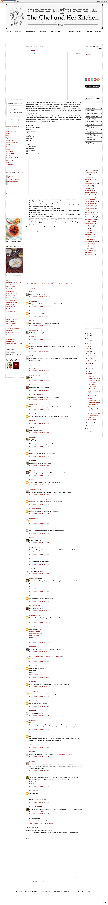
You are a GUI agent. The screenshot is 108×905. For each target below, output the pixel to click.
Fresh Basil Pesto (93, 395)
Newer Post (29, 878)
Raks (30, 320)
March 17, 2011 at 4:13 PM (39, 504)
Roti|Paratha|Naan (90, 234)
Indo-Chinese (10, 140)
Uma (30, 751)
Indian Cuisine (33, 420)
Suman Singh (33, 547)
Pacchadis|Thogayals (91, 221)
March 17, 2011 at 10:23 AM (39, 316)
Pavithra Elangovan (34, 394)
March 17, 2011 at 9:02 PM (39, 591)
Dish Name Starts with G (36, 633)
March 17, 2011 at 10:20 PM (39, 622)
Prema (31, 301)
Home (54, 878)
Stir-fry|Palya (88, 248)
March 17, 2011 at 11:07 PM (39, 677)
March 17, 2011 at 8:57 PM (39, 573)
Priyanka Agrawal (34, 806)
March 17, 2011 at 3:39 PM (39, 485)
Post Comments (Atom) (39, 882)
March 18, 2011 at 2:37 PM (39, 757)
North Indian (9, 160)
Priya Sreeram (33, 605)
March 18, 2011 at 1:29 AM (39, 706)
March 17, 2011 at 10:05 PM (39, 611)
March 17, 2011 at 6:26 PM (39, 533)
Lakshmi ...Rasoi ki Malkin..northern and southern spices (45, 656)
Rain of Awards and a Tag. (65, 754)
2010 (88, 428)
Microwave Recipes (11, 297)
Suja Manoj (32, 691)
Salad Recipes (89, 237)
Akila (30, 627)
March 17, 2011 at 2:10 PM (39, 432)
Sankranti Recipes (11, 339)
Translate (19, 354)
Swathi (31, 681)
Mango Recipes (10, 295)
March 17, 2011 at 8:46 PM (39, 564)
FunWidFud (32, 337)
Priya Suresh (33, 596)
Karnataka (9, 146)
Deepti (31, 437)
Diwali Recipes (10, 321)
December (91, 353)
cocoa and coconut (34, 720)
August (90, 363)
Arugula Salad (92, 419)
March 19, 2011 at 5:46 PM (39, 786)
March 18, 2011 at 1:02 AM (39, 696)
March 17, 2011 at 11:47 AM (39, 380)
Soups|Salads (88, 246)
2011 (88, 351)
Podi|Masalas (88, 230)
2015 (88, 341)
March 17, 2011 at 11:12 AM (39, 351)
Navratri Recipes (11, 335)
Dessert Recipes (89, 190)
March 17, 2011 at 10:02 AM (39, 296)
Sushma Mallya (33, 508)
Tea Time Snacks (89, 252)
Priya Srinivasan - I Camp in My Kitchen (40, 499)
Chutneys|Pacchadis (90, 183)
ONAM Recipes (10, 337)
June (89, 368)
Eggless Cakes (89, 197)
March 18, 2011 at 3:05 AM (39, 716)
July (89, 366)
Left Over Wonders (90, 212)
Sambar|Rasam (89, 239)
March (90, 376)
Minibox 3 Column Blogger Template (46, 894)
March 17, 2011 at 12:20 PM (39, 399)
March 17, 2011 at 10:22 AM (39, 306)
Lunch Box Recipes (11, 293)
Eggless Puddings (90, 199)
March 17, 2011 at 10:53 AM (39, 339)
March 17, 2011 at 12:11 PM (39, 390)
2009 (88, 431)
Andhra (8, 129)
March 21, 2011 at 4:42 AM (39, 813)
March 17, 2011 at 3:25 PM (39, 475)
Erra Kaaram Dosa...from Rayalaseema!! (93, 386)
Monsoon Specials (11, 300)
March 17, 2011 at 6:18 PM (39, 523)
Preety (31, 460)
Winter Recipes (10, 311)
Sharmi (31, 528)
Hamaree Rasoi (33, 578)
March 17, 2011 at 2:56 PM (39, 465)
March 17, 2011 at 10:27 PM (39, 642)
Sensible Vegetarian (34, 375)
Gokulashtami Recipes (12, 328)
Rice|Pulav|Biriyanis (90, 232)
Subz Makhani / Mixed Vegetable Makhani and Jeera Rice (94, 402)
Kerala (8, 149)
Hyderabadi (9, 138)
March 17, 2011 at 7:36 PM (39, 554)
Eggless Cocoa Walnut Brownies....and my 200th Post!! (94, 380)
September (91, 361)
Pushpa (31, 385)
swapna (31, 710)
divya (30, 291)
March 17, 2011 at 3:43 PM (39, 494)
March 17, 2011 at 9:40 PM (39, 601)
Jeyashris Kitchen (34, 489)
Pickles (87, 228)
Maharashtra (9, 151)
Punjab (8, 162)
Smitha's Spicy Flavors (35, 674)
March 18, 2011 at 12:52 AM (39, 687)
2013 (88, 346)
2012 (88, 348)
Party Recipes (10, 304)
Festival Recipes (11, 286)
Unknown (32, 311)
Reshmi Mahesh (33, 330)
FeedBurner (18, 112)
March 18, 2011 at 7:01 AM (39, 747)
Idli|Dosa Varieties (90, 203)
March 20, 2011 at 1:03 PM (39, 802)
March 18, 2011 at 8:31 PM (39, 770)
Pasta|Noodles (89, 226)
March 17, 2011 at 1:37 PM (39, 423)
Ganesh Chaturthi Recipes (13, 326)
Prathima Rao (33, 775)
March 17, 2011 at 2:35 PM (39, 456)
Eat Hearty (32, 790)
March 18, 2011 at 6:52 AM (39, 729)
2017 (88, 336)
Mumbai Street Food (12, 158)
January (90, 425)
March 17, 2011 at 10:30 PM (39, 652)
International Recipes (12, 142)
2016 (88, 338)
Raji (30, 470)
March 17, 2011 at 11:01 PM (39, 661)
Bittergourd (41, 283)
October (90, 358)
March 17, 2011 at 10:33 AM (39, 325)
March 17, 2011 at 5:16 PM (39, 514)
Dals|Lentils (88, 188)
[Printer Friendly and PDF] (78, 54)
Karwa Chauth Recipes (12, 332)
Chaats (87, 181)
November (91, 356)
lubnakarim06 (33, 518)
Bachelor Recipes (11, 280)
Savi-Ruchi (32, 343)
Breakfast (87, 177)
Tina (30, 427)
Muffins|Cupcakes (90, 214)
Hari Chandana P (34, 413)
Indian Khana (33, 404)
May (89, 371)
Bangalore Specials (11, 131)
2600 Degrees (67, 894)
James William (59, 894)
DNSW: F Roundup (34, 631)
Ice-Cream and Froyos (91, 201)
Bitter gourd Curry (93, 398)
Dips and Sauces (89, 194)
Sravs (31, 568)
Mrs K (31, 761)
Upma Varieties (89, 254)
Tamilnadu (9, 167)
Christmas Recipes (11, 319)
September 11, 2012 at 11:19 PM (41, 823)
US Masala (32, 368)
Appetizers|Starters (90, 172)
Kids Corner (88, 210)
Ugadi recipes (10, 341)
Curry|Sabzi (50, 283)
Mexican (8, 155)
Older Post (79, 878)
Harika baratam (33, 615)
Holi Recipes (9, 330)
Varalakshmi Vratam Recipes (14, 343)
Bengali (8, 133)
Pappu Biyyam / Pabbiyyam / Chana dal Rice (94, 408)
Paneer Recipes (89, 223)
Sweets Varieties (89, 250)
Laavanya (32, 646)
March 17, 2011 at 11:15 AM (39, 371)
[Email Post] (55, 282)
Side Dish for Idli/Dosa (91, 241)
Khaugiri (31, 537)
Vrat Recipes (10, 309)
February (90, 422)
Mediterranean (10, 153)
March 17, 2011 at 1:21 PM (39, 409)
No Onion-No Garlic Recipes (14, 302)
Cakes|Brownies (89, 179)
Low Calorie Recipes (12, 291)
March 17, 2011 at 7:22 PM (39, 543)
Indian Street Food (90, 206)
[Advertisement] (54, 37)
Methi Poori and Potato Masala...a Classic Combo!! (94, 415)
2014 (88, 343)
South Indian (9, 164)
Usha (30, 559)
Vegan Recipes (10, 306)
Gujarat (8, 135)
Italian (8, 144)
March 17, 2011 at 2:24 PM (39, 446)
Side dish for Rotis (90, 243)
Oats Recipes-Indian (90, 219)
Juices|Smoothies (90, 208)
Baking (87, 175)
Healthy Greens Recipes (13, 289)
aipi (30, 355)
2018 (88, 333)
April (89, 373)
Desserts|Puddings (90, 192)
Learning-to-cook (34, 635)
